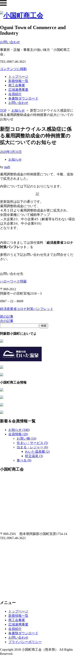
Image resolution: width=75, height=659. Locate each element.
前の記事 (6, 316)
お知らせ (18, 110)
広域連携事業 (18, 89)
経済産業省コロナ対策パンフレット (26, 309)
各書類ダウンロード (23, 98)
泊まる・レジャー (32, 447)
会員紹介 (15, 94)
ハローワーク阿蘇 (13, 281)
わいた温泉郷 (37, 451)
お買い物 (26, 438)
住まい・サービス (32, 443)
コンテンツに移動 (13, 69)
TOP (3, 110)
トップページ (18, 76)
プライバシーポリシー (25, 642)
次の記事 (6, 321)
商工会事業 (16, 85)
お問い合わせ (18, 103)
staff (7, 167)
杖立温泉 (34, 456)
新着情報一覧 (18, 81)
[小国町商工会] (21, 15)
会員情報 (18, 434)
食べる (24, 460)
